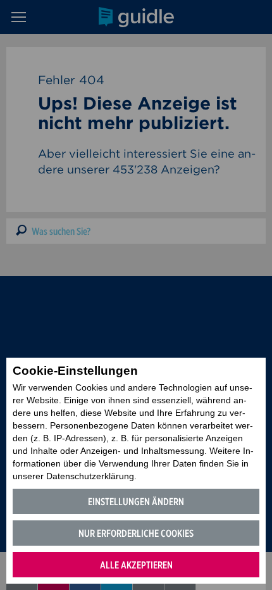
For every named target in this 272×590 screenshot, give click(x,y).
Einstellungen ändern (136, 502)
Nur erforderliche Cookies (136, 533)
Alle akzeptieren (136, 565)
